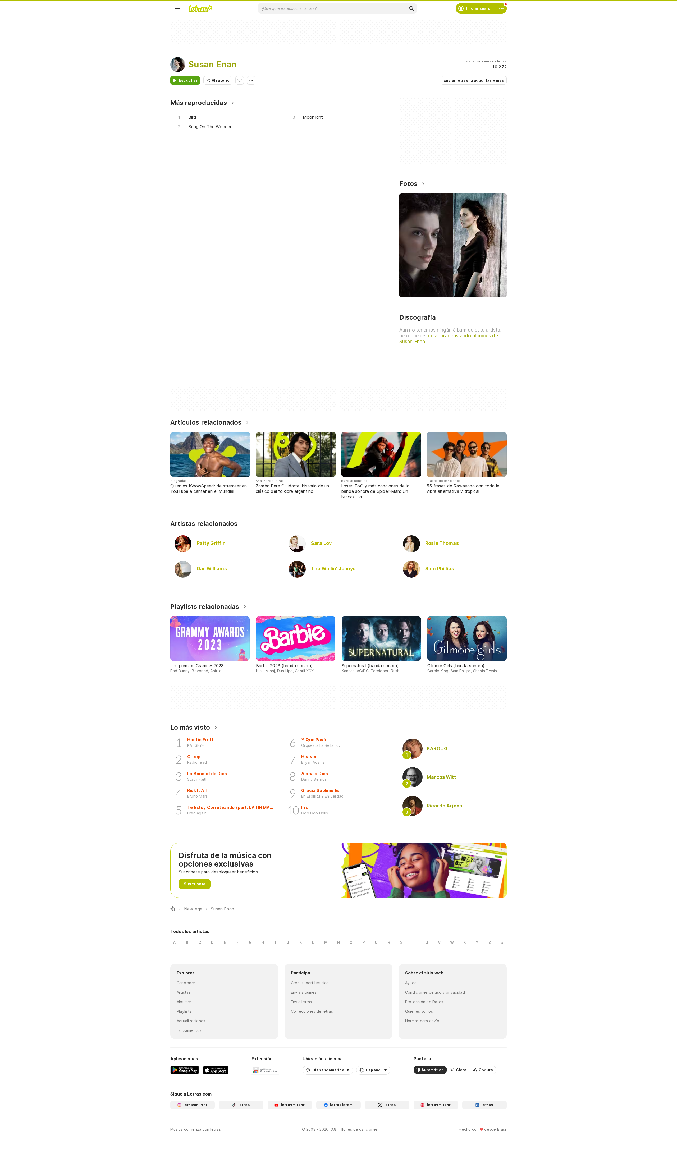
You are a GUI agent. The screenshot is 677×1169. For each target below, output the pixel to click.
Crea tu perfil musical (310, 983)
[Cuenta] (501, 8)
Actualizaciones (191, 1021)
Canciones (186, 983)
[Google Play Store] (184, 1070)
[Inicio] (173, 909)
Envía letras (301, 1002)
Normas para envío (422, 1021)
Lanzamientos (189, 1030)
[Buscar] (411, 8)
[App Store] (215, 1070)
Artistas (184, 992)
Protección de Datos (424, 1002)
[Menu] (177, 8)
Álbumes (184, 1002)
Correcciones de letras (312, 1011)
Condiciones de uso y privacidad (435, 992)
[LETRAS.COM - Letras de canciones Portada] (200, 8)
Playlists (184, 1011)
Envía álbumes (304, 992)
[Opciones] (251, 80)
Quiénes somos (419, 1011)
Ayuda (411, 983)
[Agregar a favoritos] (239, 80)
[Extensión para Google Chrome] (265, 1070)
